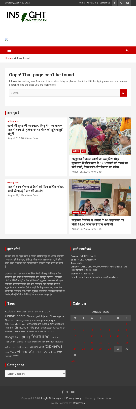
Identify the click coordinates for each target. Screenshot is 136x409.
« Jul (72, 361)
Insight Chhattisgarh (35, 27)
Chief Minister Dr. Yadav (23, 332)
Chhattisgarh (15, 316)
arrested (39, 311)
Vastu (13, 352)
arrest (30, 312)
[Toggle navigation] (9, 50)
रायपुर (15, 356)
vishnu (22, 352)
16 (126, 336)
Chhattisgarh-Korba (38, 323)
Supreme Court (37, 347)
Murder (50, 341)
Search (123, 93)
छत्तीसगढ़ (10, 121)
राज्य (17, 121)
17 (74, 342)
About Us (91, 2)
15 (118, 336)
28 (109, 348)
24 (74, 348)
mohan (28, 342)
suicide (25, 347)
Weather (35, 352)
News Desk (32, 138)
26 (92, 348)
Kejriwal (20, 342)
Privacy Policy (73, 398)
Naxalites (59, 342)
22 (118, 342)
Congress (11, 337)
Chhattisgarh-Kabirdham (15, 324)
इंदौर (45, 352)
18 (83, 342)
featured (40, 336)
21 (109, 342)
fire (52, 337)
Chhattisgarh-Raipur (26, 327)
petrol (7, 347)
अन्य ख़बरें (13, 113)
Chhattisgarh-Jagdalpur (43, 320)
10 (74, 336)
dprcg (24, 337)
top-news (54, 346)
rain (13, 347)
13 (100, 336)
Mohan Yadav (38, 342)
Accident (10, 311)
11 (83, 336)
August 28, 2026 (16, 138)
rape (19, 347)
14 (109, 336)
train (7, 352)
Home (80, 2)
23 (126, 342)
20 (100, 342)
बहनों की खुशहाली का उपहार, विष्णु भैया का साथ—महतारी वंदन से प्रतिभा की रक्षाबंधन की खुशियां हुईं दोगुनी (34, 130)
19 (92, 342)
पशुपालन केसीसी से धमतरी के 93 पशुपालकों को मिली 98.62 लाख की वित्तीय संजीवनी (98, 222)
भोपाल (59, 352)
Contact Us (105, 2)
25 (83, 348)
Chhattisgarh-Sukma (50, 328)
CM (52, 331)
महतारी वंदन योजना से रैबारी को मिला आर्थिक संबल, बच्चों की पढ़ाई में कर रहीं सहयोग (35, 189)
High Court (10, 341)
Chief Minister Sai (42, 332)
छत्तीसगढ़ (52, 352)
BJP (47, 311)
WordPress (79, 403)
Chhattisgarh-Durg (23, 320)
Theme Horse (104, 398)
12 (92, 336)
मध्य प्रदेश (8, 356)
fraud (57, 337)
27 (100, 348)
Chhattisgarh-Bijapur (37, 316)
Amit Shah (21, 311)
